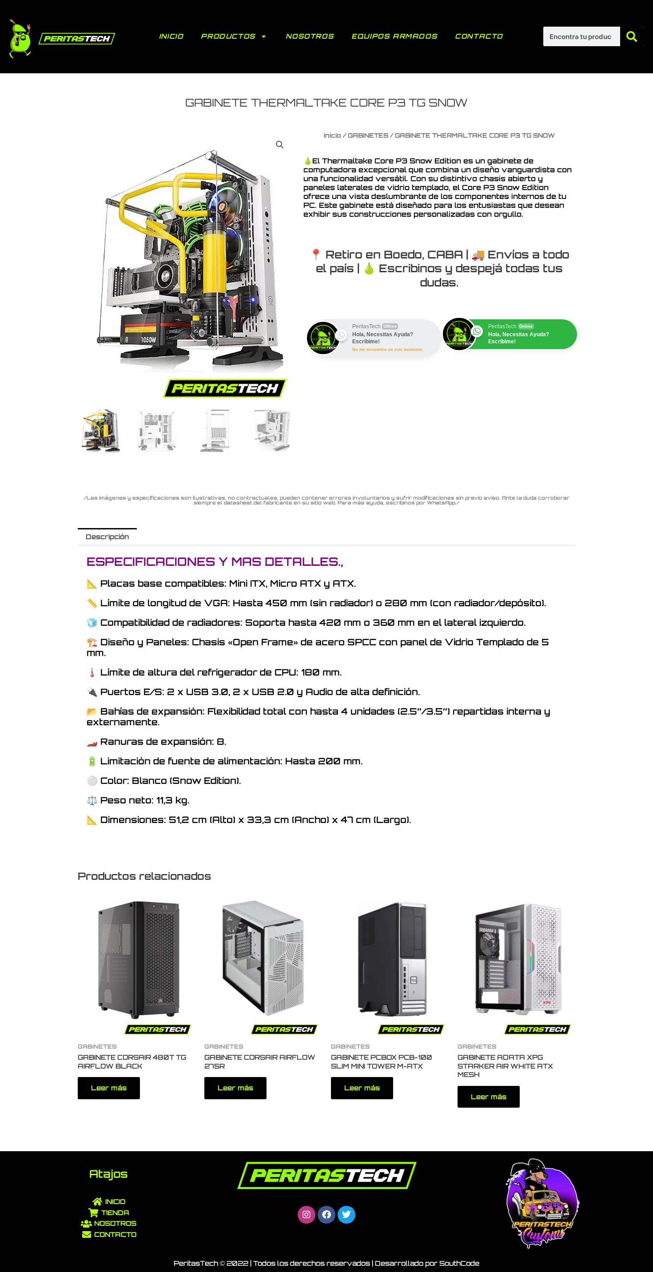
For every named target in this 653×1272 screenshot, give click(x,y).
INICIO (171, 36)
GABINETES (368, 135)
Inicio (332, 135)
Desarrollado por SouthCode (427, 1263)
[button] (280, 145)
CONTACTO (479, 36)
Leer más (109, 1088)
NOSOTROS (310, 36)
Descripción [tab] (107, 537)
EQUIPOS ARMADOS (394, 36)
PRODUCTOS (228, 36)
